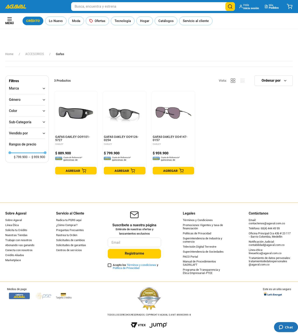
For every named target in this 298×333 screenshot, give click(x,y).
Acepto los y (135, 267)
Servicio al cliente (196, 21)
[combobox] (153, 6)
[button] (249, 6)
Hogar (144, 21)
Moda (76, 21)
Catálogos (166, 21)
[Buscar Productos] (230, 6)
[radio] (232, 80)
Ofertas (100, 21)
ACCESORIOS (34, 54)
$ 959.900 (36, 157)
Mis (274, 6)
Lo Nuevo (56, 21)
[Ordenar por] (274, 80)
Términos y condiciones (141, 265)
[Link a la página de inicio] (9, 54)
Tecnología (123, 21)
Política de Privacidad (126, 268)
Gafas (60, 54)
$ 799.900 (20, 157)
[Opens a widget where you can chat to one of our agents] (286, 327)
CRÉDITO (33, 21)
